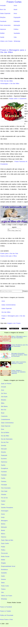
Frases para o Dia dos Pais (9, 253)
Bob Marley (4, 406)
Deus (15, 13)
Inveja (2, 517)
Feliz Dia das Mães (6, 81)
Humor (3, 514)
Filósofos (3, 494)
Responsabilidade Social (8, 566)
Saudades (17, 33)
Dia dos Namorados (6, 439)
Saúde (2, 37)
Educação (4, 448)
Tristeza (3, 589)
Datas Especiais (5, 13)
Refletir (2, 33)
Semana (3, 579)
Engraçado (17, 17)
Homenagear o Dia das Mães (9, 83)
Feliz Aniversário (5, 25)
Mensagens (4, 520)
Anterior (3, 328)
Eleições (2, 17)
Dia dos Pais (4, 442)
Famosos (3, 481)
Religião (3, 563)
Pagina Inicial (14, 328)
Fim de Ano (4, 497)
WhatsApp (17, 41)
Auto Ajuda (4, 396)
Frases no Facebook (6, 607)
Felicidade (4, 484)
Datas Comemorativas (7, 422)
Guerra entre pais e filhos (8, 256)
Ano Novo (4, 393)
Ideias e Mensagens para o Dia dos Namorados (19, 337)
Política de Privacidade (6, 615)
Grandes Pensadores (7, 507)
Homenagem (4, 510)
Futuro (3, 504)
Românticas (4, 569)
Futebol (3, 501)
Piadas (3, 546)
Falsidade (17, 21)
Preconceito (4, 553)
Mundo (3, 530)
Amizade (3, 5)
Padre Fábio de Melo (7, 540)
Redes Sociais (5, 556)
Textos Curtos (5, 586)
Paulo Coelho (5, 543)
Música (3, 533)
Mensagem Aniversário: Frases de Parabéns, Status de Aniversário (19, 355)
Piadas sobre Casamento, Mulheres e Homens (18, 362)
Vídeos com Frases (6, 41)
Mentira (3, 524)
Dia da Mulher (5, 432)
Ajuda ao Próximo (6, 383)
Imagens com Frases (14, 323)
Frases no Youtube (5, 611)
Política (16, 29)
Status (3, 582)
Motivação (17, 25)
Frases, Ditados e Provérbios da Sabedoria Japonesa (18, 372)
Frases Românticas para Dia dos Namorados (19, 345)
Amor (15, 5)
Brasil (15, 9)
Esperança (4, 462)
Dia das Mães (5, 435)
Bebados (3, 400)
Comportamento (5, 419)
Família (3, 478)
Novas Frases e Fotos (6, 619)
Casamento (4, 416)
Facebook (3, 21)
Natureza (3, 29)
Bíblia (2, 403)
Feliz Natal (4, 491)
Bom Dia (3, 9)
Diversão (3, 445)
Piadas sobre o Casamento (17, 98)
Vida (15, 37)
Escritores (4, 458)
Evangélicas (4, 468)
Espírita (3, 465)
